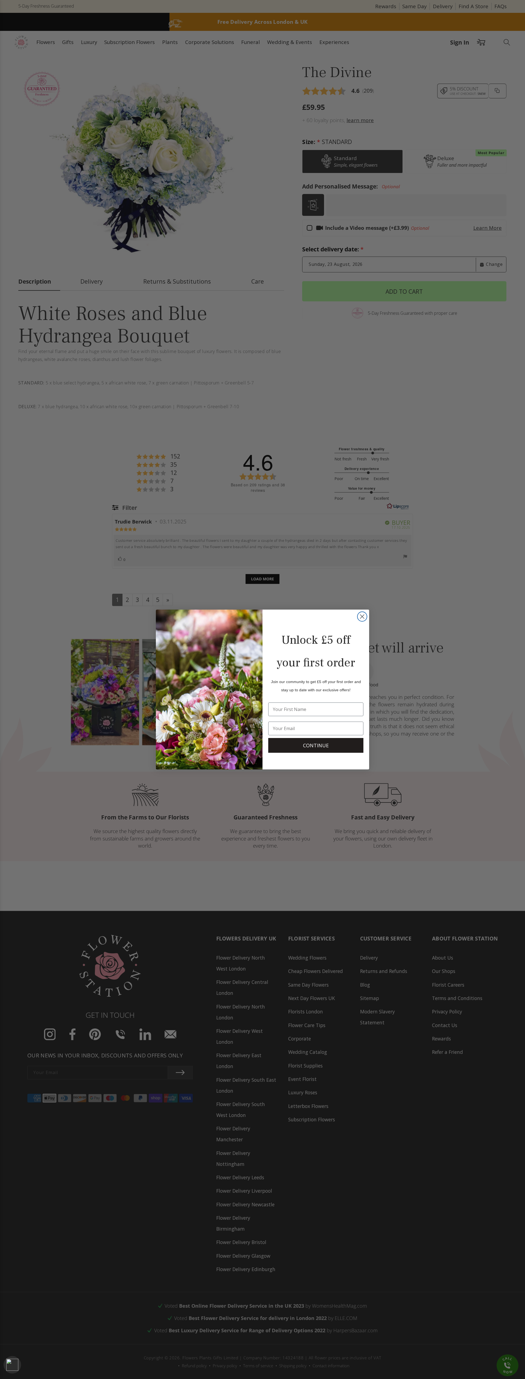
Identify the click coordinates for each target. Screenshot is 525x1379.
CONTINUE (316, 745)
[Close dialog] (362, 616)
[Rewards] (12, 1365)
